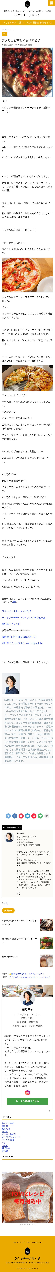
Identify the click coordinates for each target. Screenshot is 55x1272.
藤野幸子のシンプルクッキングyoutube (22, 643)
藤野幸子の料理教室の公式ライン (19, 636)
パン (6, 903)
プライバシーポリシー (33, 1242)
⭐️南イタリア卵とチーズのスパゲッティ (26, 974)
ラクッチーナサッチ (27, 15)
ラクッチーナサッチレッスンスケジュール (24, 617)
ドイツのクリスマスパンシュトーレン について (29, 977)
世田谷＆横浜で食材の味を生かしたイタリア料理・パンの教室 (27, 1263)
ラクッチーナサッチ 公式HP (16, 611)
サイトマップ (18, 1242)
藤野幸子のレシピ (11, 624)
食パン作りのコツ (10, 956)
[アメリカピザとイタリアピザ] (27, 816)
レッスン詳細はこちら (27, 1101)
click (14, 601)
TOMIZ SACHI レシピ (27, 1224)
